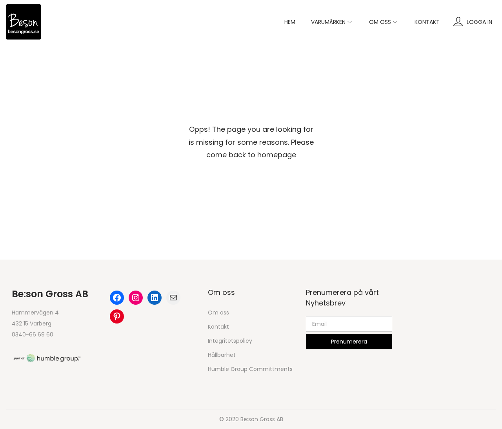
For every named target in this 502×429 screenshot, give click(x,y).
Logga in (479, 22)
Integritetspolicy (230, 341)
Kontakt (218, 327)
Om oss (218, 312)
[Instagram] (136, 298)
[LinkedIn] (154, 298)
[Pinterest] (117, 316)
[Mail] (173, 298)
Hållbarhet (222, 355)
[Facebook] (117, 298)
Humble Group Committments (250, 369)
